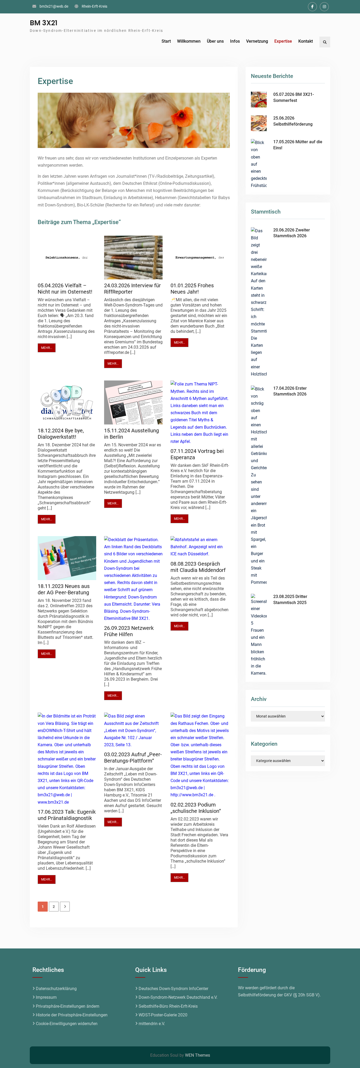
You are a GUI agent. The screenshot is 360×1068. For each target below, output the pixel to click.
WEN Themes (197, 1055)
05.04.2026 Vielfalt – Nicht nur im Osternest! (65, 288)
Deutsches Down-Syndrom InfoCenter (173, 988)
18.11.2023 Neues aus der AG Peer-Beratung (64, 589)
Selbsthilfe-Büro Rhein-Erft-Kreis (168, 1006)
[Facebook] (312, 6)
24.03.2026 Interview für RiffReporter (132, 288)
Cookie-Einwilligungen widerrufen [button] (67, 1023)
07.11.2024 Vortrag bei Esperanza (197, 454)
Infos (235, 41)
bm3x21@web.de (54, 6)
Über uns (215, 41)
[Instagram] (324, 6)
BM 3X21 (43, 23)
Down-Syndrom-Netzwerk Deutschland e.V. (178, 997)
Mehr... (46, 348)
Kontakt (305, 41)
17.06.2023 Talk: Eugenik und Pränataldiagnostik (67, 815)
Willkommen (189, 41)
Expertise (283, 41)
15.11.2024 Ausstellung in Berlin (131, 433)
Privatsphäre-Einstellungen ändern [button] (67, 1006)
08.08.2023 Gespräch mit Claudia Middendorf (198, 567)
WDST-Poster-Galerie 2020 (163, 1014)
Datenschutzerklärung (56, 988)
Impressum (46, 997)
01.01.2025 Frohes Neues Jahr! (192, 288)
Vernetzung (257, 41)
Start (166, 41)
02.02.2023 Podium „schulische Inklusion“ (196, 808)
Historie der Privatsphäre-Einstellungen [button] (72, 1014)
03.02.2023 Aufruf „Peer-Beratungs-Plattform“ (133, 757)
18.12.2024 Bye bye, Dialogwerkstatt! (61, 433)
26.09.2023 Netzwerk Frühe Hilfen (129, 631)
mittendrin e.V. (152, 1023)
